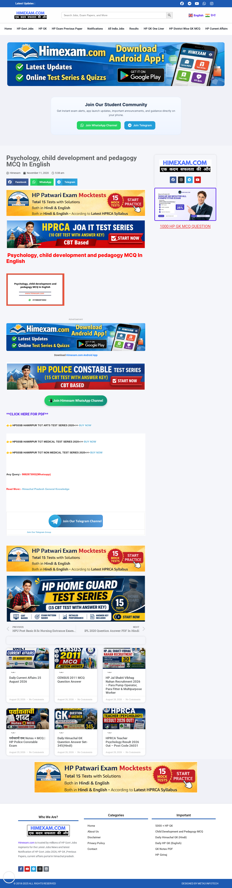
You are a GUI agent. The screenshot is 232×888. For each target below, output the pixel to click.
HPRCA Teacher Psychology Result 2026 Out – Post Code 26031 (122, 741)
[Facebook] (182, 3)
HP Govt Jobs (25, 28)
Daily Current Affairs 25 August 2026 (25, 679)
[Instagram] (211, 3)
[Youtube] (196, 3)
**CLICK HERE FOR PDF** (27, 414)
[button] (17, 182)
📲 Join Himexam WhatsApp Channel (75, 400)
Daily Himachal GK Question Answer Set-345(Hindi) (72, 741)
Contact (92, 849)
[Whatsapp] (204, 3)
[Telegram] (189, 3)
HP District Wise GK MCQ (184, 28)
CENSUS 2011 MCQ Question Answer (71, 679)
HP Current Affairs (216, 28)
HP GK (43, 28)
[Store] (46, 869)
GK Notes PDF (164, 849)
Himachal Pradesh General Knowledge (45, 489)
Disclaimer (94, 837)
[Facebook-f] (21, 869)
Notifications (95, 28)
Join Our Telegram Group (39, 532)
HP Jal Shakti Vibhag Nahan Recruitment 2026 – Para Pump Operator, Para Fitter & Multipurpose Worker (124, 685)
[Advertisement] (185, 443)
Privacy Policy (96, 843)
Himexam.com (26, 842)
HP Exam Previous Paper (67, 28)
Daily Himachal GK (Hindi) (171, 837)
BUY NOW (85, 425)
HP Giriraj (161, 854)
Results (134, 28)
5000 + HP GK (164, 825)
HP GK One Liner (154, 28)
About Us (93, 831)
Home (8, 28)
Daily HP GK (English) (168, 843)
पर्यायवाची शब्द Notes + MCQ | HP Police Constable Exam (27, 741)
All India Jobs (116, 28)
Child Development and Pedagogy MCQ (179, 831)
